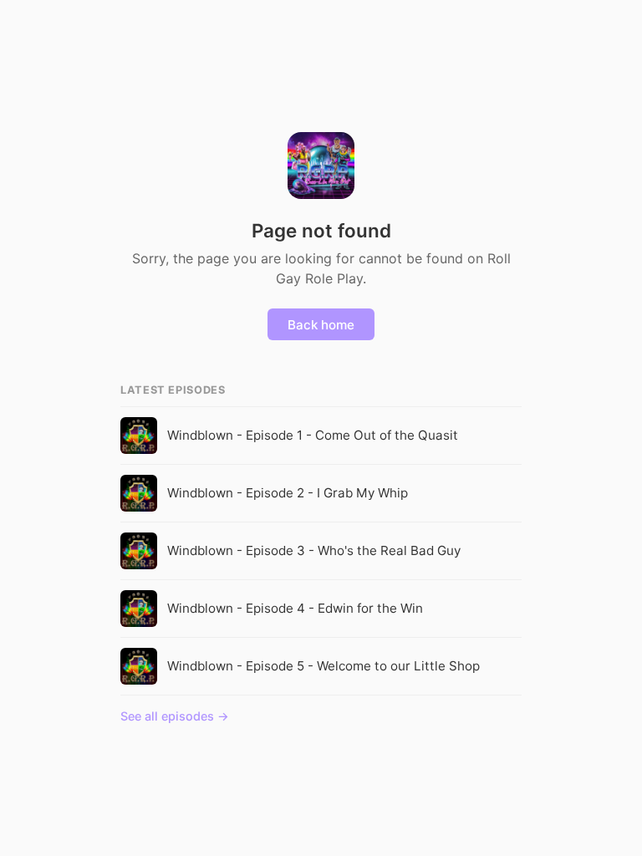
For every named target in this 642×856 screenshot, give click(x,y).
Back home (321, 325)
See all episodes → (174, 716)
